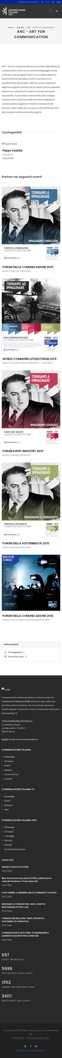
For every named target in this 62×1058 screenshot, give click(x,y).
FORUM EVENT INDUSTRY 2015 (22, 451)
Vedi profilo (8, 158)
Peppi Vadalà (12, 150)
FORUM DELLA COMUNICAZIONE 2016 (27, 616)
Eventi (7, 765)
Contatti (8, 778)
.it (42, 2)
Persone (8, 840)
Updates (8, 770)
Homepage (9, 756)
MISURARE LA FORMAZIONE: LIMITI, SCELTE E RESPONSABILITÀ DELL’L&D (23, 906)
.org (58, 2)
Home (10, 27)
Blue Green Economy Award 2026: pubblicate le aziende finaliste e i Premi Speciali (26, 880)
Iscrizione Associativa (14, 849)
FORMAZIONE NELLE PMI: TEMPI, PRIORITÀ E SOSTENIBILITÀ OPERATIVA (23, 920)
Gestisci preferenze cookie (38, 1037)
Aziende (20, 27)
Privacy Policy (18, 1037)
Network (8, 805)
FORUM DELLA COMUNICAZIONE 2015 (27, 267)
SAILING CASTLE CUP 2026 (15, 866)
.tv (53, 2)
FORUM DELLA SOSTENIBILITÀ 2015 (25, 543)
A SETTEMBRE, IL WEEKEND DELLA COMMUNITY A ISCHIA (29, 892)
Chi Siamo (9, 761)
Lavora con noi (11, 774)
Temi (6, 809)
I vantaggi (9, 836)
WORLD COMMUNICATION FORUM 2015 (29, 359)
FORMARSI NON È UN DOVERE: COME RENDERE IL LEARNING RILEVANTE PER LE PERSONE (25, 934)
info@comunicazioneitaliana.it (32, 1050)
